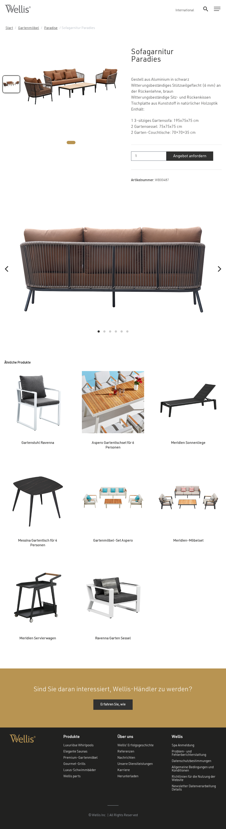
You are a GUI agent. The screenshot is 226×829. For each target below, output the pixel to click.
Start (9, 28)
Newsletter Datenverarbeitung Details (194, 788)
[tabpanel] (71, 86)
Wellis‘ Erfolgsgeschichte (135, 745)
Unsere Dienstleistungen (135, 764)
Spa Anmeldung (183, 745)
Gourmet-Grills (74, 764)
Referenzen (125, 751)
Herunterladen (127, 776)
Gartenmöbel (28, 28)
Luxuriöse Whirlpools (78, 745)
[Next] (219, 269)
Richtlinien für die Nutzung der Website (193, 778)
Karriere (123, 770)
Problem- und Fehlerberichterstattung (189, 753)
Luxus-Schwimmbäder (79, 770)
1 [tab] (71, 142)
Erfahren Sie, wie (113, 704)
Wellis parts (72, 776)
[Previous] (7, 269)
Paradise (51, 28)
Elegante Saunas (75, 751)
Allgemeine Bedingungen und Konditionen (193, 769)
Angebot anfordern (189, 156)
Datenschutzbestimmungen (191, 761)
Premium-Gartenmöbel (80, 758)
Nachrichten (126, 758)
